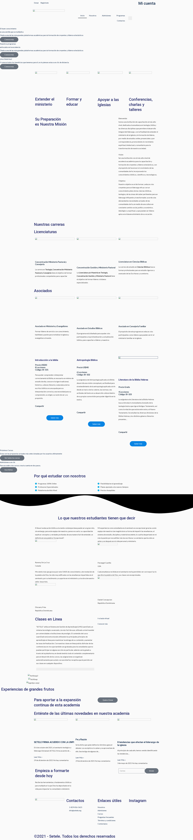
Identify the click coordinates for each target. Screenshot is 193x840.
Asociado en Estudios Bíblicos (89, 328)
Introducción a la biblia (46, 360)
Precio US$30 (41, 365)
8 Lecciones (40, 367)
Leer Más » (38, 757)
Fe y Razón (81, 739)
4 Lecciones (124, 392)
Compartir (39, 406)
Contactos (121, 21)
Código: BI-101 (41, 369)
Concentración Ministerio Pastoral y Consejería (50, 263)
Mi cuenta (146, 3)
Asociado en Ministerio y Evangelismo (51, 326)
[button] (130, 18)
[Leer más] (65, 669)
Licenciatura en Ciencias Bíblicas (133, 261)
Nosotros (92, 15)
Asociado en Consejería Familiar (132, 326)
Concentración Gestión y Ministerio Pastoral (96, 267)
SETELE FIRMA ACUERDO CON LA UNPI (54, 742)
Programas (120, 15)
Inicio (82, 15)
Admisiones (106, 15)
